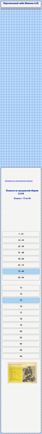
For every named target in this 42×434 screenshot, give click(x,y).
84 (21, 356)
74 (21, 294)
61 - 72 (21, 265)
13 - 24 (21, 240)
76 (21, 306)
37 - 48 (21, 253)
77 (21, 313)
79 (21, 325)
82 (21, 344)
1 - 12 (21, 234)
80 (21, 331)
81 (21, 338)
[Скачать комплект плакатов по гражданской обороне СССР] (22, 387)
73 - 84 (21, 271)
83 (21, 350)
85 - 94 (21, 278)
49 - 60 (21, 259)
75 (21, 300)
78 (21, 319)
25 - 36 (21, 246)
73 (21, 288)
